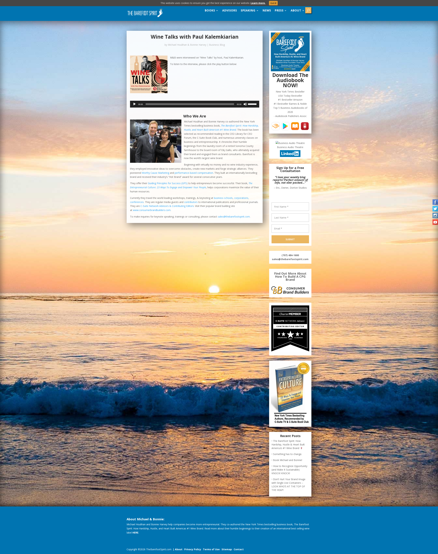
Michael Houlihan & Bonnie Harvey (187, 44)
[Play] (134, 104)
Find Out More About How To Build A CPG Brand (290, 276)
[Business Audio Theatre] (290, 143)
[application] (194, 104)
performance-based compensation (194, 172)
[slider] (252, 104)
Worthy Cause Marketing (155, 172)
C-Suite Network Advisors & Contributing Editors (167, 206)
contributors (191, 202)
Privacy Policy (192, 549)
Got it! (273, 3)
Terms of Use (211, 549)
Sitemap (227, 549)
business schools (223, 198)
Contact (239, 549)
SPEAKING (248, 10)
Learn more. (258, 3)
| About (176, 549)
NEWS (267, 10)
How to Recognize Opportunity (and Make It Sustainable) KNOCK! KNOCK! (289, 469)
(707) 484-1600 (290, 255)
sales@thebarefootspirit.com (234, 216)
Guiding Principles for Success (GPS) (168, 183)
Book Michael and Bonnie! (287, 460)
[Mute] (245, 104)
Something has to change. (287, 454)
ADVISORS (229, 10)
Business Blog (217, 44)
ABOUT (296, 10)
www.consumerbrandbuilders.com (152, 210)
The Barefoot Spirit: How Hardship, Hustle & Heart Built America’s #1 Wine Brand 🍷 (288, 444)
